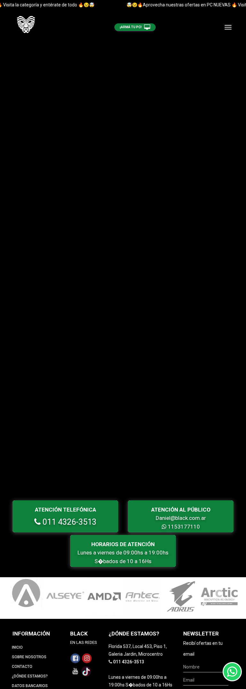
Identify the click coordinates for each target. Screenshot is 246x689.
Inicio (17, 647)
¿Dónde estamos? (30, 676)
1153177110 (183, 526)
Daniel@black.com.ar (181, 518)
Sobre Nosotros (29, 657)
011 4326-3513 (68, 522)
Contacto (22, 666)
